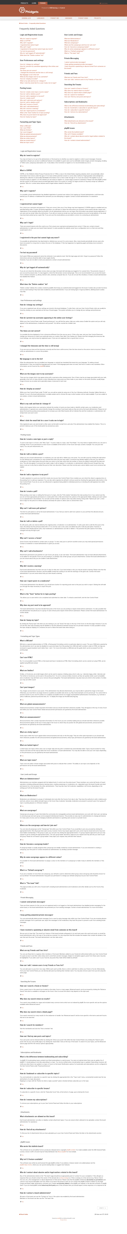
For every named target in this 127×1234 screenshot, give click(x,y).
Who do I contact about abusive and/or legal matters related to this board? (84, 137)
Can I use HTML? (25, 128)
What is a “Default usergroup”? (74, 51)
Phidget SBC (54, 18)
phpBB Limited (71, 1150)
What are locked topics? (28, 140)
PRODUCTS (24, 3)
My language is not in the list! (29, 75)
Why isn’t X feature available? (73, 134)
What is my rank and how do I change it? (33, 81)
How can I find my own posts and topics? (77, 97)
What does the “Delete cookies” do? (32, 55)
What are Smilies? (26, 130)
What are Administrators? (72, 39)
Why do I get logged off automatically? (32, 53)
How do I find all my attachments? (75, 123)
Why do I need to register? (28, 39)
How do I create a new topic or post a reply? (34, 92)
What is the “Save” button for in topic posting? (35, 113)
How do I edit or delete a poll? (30, 102)
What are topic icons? (27, 142)
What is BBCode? (25, 126)
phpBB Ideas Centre (26, 1165)
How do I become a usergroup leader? (76, 47)
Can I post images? (26, 132)
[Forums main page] (29, 10)
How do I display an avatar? (29, 79)
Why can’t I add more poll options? (31, 100)
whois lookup (64, 1178)
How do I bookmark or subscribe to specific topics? (81, 108)
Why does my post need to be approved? (33, 115)
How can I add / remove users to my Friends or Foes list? (83, 79)
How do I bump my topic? (28, 117)
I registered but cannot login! (29, 45)
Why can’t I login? (25, 47)
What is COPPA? (25, 41)
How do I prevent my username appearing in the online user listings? (39, 67)
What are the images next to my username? (34, 77)
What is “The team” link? (72, 53)
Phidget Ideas (83, 18)
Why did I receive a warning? (29, 108)
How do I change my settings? (30, 64)
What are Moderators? (71, 41)
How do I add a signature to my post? (32, 96)
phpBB (42, 366)
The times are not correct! (28, 70)
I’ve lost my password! (27, 51)
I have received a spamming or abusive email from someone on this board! (85, 67)
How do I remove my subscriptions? (76, 112)
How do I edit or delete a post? (30, 94)
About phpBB (62, 1152)
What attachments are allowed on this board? (78, 121)
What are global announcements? (30, 134)
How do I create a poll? (27, 98)
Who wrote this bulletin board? (74, 132)
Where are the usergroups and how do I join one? (80, 45)
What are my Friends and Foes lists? (76, 77)
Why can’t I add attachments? (29, 106)
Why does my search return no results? (77, 90)
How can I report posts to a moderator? (32, 111)
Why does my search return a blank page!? (78, 92)
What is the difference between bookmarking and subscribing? (84, 106)
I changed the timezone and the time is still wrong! (36, 72)
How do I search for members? (74, 95)
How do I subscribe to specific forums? (77, 110)
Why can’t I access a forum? (29, 104)
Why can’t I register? (26, 43)
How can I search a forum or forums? (76, 88)
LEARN (34, 3)
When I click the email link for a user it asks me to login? (38, 83)
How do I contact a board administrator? (77, 140)
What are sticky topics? (27, 138)
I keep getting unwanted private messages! (78, 64)
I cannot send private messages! (75, 62)
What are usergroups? (71, 43)
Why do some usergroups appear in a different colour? (82, 49)
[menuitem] (61, 1220)
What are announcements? (28, 136)
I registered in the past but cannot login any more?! (36, 49)
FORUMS (43, 3)
